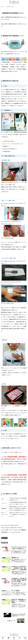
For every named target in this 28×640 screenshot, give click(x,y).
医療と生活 (5, 538)
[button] (25, 363)
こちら (3, 452)
